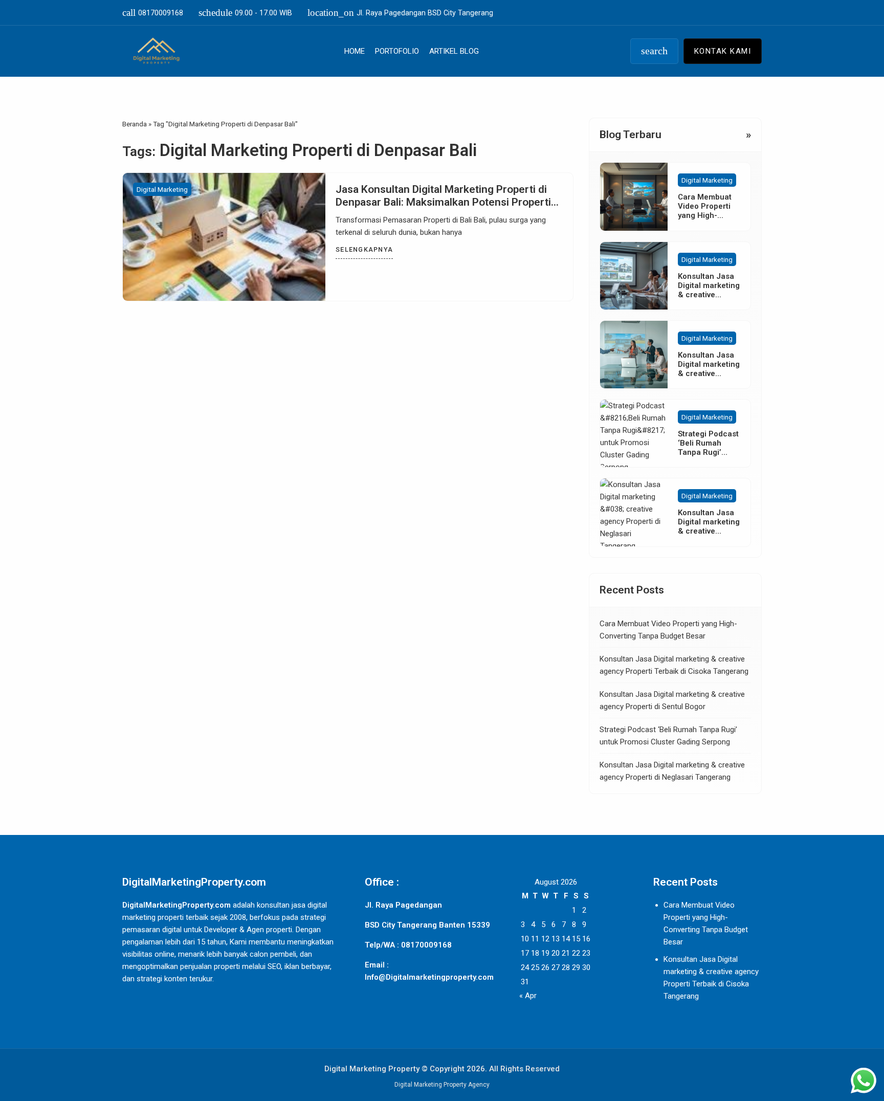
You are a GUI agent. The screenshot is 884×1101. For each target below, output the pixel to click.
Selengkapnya (364, 249)
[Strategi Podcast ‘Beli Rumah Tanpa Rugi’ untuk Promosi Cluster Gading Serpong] (634, 433)
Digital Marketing (162, 189)
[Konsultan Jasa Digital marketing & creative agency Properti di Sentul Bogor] (634, 354)
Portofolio (397, 51)
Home (354, 51)
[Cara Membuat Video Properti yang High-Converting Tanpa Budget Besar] (634, 196)
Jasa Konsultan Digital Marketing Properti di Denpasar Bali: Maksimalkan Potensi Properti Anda (443, 202)
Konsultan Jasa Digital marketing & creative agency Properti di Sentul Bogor (709, 373)
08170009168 (152, 12)
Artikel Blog (454, 51)
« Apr (528, 995)
